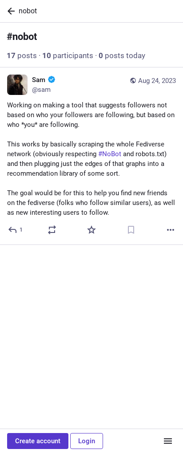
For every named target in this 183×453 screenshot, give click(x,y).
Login (86, 441)
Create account (37, 441)
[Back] (9, 11)
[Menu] (168, 441)
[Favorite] (91, 230)
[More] (170, 230)
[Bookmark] (131, 230)
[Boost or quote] (52, 230)
